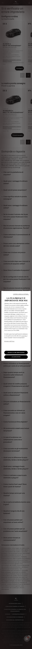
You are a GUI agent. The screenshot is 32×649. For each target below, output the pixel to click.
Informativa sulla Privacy (9, 341)
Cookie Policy (24, 335)
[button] (21, 294)
